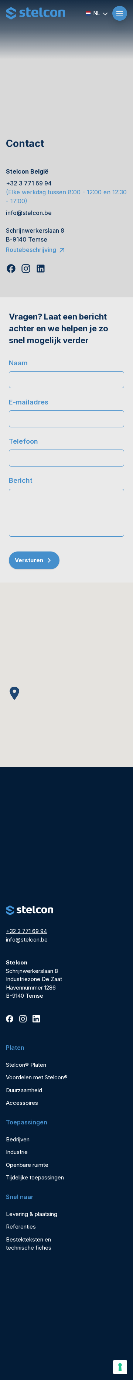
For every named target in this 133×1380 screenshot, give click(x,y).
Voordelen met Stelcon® (37, 1077)
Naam (18, 363)
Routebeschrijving (31, 249)
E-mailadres (28, 402)
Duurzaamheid (24, 1090)
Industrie (17, 1151)
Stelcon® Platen (26, 1064)
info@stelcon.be (27, 939)
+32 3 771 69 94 (26, 931)
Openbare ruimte (27, 1164)
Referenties (21, 1226)
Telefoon (23, 441)
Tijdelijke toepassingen (35, 1177)
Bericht (21, 480)
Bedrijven (18, 1139)
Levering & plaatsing (31, 1213)
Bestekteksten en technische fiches (28, 1243)
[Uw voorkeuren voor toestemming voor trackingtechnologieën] (120, 1367)
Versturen (29, 560)
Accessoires (22, 1102)
